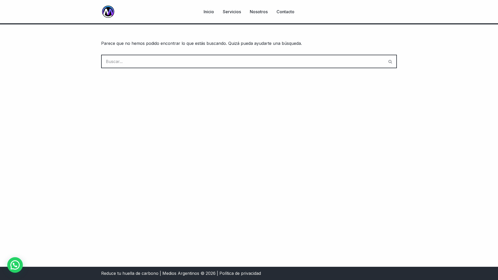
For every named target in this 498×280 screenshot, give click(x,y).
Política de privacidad (240, 273)
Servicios (232, 11)
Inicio (209, 11)
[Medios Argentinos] (108, 12)
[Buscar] (390, 61)
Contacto (285, 11)
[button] (15, 265)
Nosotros (259, 11)
